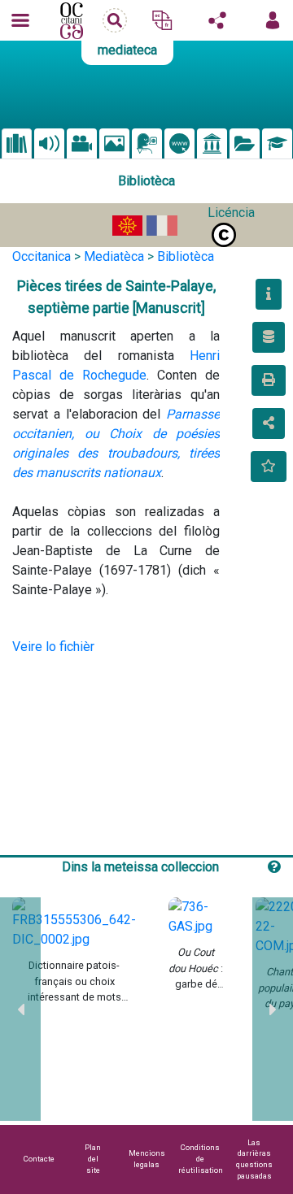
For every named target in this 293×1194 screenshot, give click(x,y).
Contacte (39, 1158)
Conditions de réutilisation (200, 1158)
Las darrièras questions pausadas (254, 1159)
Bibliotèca (185, 256)
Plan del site (93, 1158)
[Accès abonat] (272, 20)
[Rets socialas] (217, 20)
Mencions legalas (147, 1158)
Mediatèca (114, 256)
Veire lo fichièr (53, 646)
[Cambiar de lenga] (162, 20)
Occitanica (41, 256)
